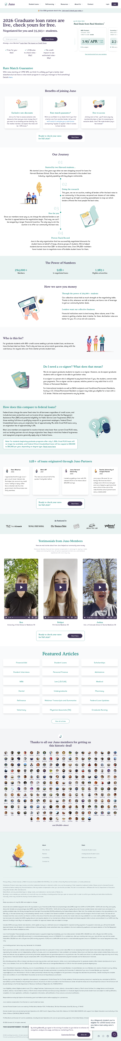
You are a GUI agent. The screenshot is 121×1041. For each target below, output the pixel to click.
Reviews (44, 854)
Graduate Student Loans (89, 850)
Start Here (75, 137)
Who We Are (46, 850)
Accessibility (45, 857)
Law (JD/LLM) (60, 681)
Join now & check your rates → (72, 11)
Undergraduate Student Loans (90, 854)
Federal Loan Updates (99, 700)
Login (107, 4)
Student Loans (34, 4)
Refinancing (49, 4)
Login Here (23, 43)
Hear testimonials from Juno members (96, 54)
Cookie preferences (84, 882)
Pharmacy (99, 691)
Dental (21, 691)
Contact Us (45, 861)
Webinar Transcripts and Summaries (60, 700)
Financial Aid (21, 662)
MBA (21, 681)
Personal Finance (60, 672)
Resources (64, 4)
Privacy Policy (7, 882)
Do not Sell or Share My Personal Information (64, 882)
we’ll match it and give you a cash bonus (60, 121)
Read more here (49, 446)
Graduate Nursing (99, 710)
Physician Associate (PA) (60, 710)
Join (114, 4)
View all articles (60, 721)
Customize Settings (68, 1035)
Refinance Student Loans (89, 857)
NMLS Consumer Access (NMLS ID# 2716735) (36, 882)
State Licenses (17, 882)
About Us (78, 4)
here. (11, 77)
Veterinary (21, 710)
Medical (99, 681)
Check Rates (49, 39)
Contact (90, 4)
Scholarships (99, 662)
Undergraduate (60, 691)
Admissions (99, 672)
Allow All (83, 1035)
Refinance (21, 700)
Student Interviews (21, 672)
